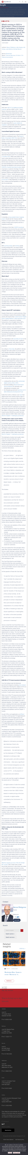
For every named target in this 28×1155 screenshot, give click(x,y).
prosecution (5, 179)
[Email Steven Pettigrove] (17, 917)
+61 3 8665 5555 (7, 1071)
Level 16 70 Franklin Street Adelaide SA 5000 (6, 1013)
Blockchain (9, 53)
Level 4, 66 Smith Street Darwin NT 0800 (6, 1048)
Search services (10, 937)
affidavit (22, 714)
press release (22, 685)
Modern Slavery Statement (8, 1139)
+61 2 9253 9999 (7, 1105)
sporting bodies (8, 245)
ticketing (17, 245)
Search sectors (10, 934)
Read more (8, 980)
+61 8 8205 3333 (7, 1019)
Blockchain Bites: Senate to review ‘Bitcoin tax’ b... (13, 973)
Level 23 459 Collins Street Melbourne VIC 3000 (7, 1065)
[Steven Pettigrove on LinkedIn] (18, 917)
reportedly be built (18, 339)
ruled (21, 395)
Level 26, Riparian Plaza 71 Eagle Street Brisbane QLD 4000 (8, 1031)
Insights (6, 7)
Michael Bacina (17, 49)
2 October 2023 (6, 156)
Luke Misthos (9, 49)
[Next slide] (5, 988)
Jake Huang (19, 47)
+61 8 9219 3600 (7, 1088)
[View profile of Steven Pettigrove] (7, 913)
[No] (26, 1149)
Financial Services (10, 55)
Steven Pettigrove (10, 47)
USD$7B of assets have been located (11, 167)
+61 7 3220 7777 (7, 1036)
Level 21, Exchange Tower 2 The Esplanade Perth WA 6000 (8, 1082)
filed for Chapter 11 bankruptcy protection (13, 415)
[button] (25, 2)
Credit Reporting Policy (19, 1139)
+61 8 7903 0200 (7, 1054)
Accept (9, 1152)
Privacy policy (16, 1152)
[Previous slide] (3, 988)
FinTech (18, 55)
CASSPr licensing (18, 227)
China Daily (11, 349)
